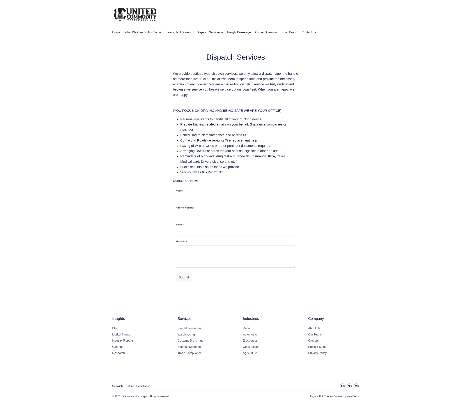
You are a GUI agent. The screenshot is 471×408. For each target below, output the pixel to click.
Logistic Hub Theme (321, 396)
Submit (184, 277)
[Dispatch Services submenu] (222, 32)
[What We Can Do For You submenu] (160, 32)
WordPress (353, 396)
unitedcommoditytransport (134, 396)
